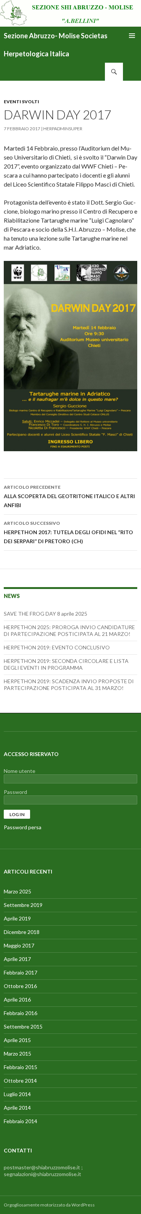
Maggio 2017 (19, 945)
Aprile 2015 (17, 1040)
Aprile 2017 (17, 959)
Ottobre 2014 (20, 1080)
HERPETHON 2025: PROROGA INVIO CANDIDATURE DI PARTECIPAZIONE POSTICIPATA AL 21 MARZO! (69, 630)
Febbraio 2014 (20, 1121)
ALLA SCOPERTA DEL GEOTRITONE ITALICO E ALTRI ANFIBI (69, 496)
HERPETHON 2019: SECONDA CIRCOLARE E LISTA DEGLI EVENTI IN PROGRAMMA (66, 664)
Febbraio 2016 (20, 1013)
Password (15, 792)
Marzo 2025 (17, 891)
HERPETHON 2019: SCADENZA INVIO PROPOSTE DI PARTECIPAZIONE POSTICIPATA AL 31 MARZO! (69, 684)
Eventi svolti (21, 101)
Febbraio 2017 (20, 972)
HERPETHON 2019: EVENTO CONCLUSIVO (57, 647)
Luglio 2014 (17, 1094)
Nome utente (19, 771)
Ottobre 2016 (20, 986)
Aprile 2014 (17, 1107)
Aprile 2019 (17, 918)
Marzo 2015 (17, 1053)
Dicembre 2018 (21, 932)
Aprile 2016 (17, 999)
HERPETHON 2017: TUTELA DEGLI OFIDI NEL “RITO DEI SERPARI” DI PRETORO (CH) (68, 532)
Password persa (22, 827)
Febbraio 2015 (20, 1067)
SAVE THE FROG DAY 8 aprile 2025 (45, 613)
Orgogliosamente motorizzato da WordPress (49, 1205)
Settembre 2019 (23, 905)
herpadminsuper (62, 128)
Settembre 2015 (23, 1026)
